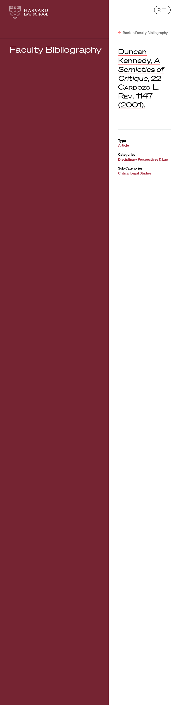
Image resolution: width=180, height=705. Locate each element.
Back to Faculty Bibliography (145, 32)
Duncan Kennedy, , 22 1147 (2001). (141, 78)
